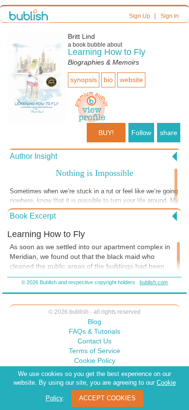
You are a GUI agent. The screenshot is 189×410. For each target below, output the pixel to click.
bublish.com (154, 282)
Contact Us (94, 341)
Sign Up (139, 16)
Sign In (169, 16)
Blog (94, 321)
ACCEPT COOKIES (107, 398)
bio (108, 80)
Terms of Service (94, 351)
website (131, 80)
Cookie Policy (94, 360)
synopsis (83, 80)
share (168, 133)
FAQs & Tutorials (94, 331)
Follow (141, 133)
